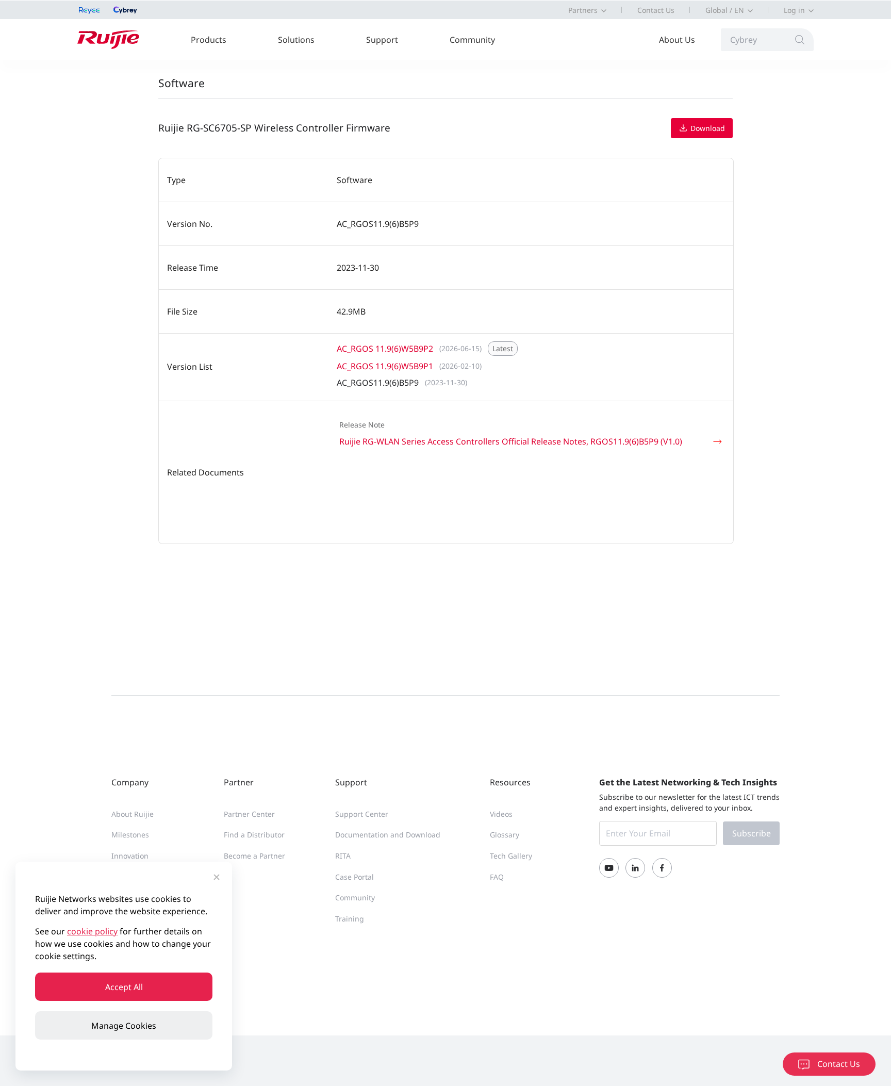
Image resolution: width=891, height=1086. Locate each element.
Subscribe (751, 833)
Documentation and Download (387, 835)
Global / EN (724, 10)
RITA (343, 856)
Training (349, 919)
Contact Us (655, 10)
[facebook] (662, 868)
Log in (794, 10)
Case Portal (354, 877)
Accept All (124, 987)
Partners (583, 10)
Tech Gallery (511, 856)
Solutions (296, 39)
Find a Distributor (254, 835)
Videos (501, 814)
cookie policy (92, 931)
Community (472, 39)
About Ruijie (132, 814)
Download (706, 129)
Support (382, 39)
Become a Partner (254, 856)
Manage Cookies (123, 1025)
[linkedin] (635, 868)
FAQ (497, 877)
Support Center (361, 814)
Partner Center (249, 814)
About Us (677, 39)
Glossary (504, 835)
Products (208, 39)
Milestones (130, 835)
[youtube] (609, 868)
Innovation (129, 856)
